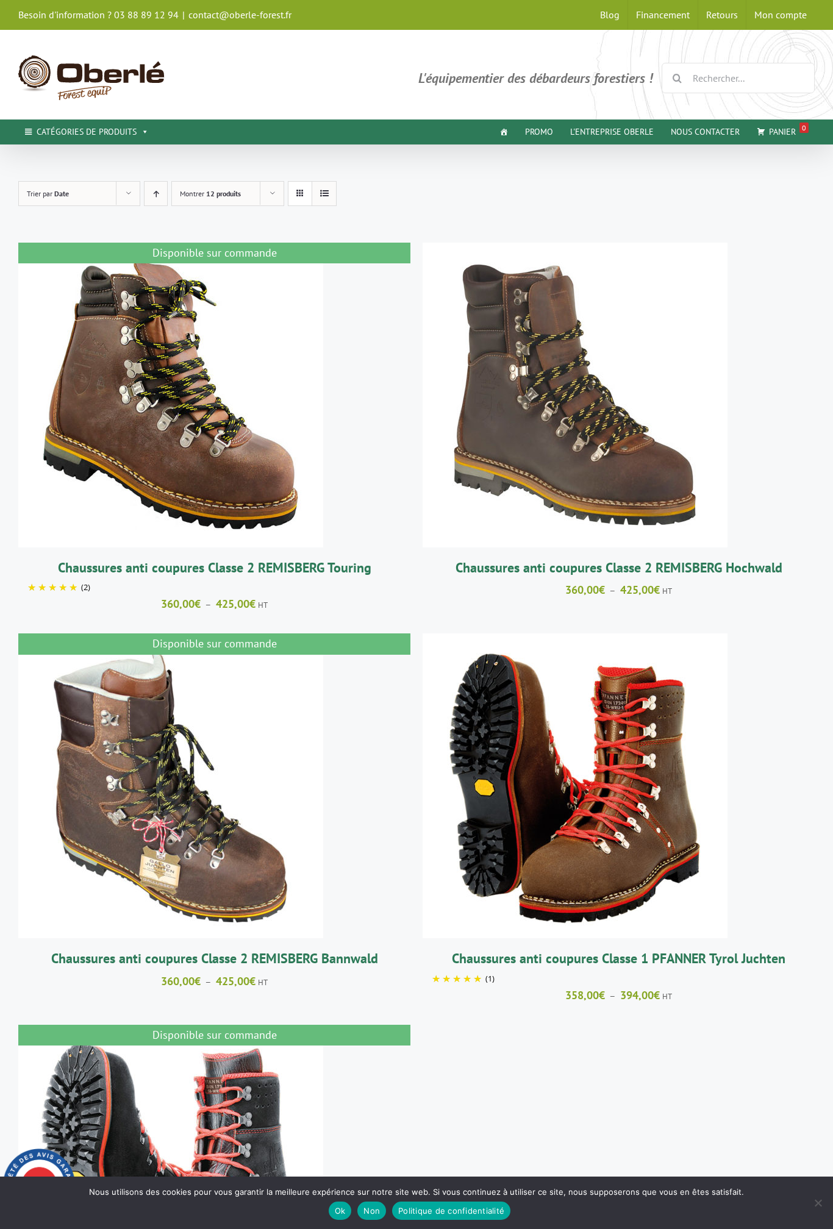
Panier (787, 130)
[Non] (818, 1203)
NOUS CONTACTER (705, 131)
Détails (171, 397)
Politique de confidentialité (451, 1211)
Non (371, 1211)
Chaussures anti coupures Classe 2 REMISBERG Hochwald (619, 567)
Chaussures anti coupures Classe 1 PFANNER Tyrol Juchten (618, 958)
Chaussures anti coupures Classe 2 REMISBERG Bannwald (214, 958)
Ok (340, 1211)
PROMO (539, 131)
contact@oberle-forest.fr (239, 15)
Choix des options (545, 397)
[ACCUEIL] (503, 131)
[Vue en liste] (324, 193)
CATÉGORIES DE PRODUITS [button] (87, 131)
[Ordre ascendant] (156, 193)
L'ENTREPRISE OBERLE (612, 131)
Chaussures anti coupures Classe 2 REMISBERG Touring (214, 567)
